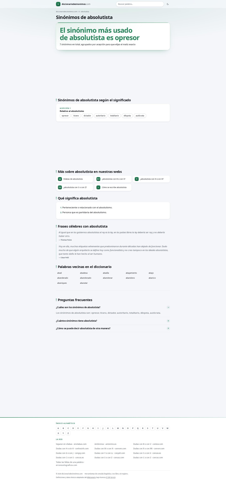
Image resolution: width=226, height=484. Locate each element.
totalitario (114, 115)
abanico (152, 278)
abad (59, 273)
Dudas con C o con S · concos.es (70, 457)
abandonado (85, 278)
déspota (127, 115)
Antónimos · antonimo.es (105, 444)
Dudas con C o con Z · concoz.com (148, 457)
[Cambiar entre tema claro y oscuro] (168, 4)
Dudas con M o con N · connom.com (110, 448)
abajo (151, 273)
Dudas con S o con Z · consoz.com (109, 457)
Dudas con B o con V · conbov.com (148, 444)
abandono (130, 278)
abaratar (84, 283)
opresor (65, 115)
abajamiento (131, 273)
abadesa (83, 273)
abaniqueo (62, 283)
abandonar (108, 278)
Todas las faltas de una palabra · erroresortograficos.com (70, 463)
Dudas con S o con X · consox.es (147, 453)
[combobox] (140, 4)
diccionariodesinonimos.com (66, 11)
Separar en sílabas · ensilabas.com (71, 444)
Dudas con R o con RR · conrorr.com (148, 448)
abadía (106, 273)
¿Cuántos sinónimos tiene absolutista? (76, 320)
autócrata (140, 115)
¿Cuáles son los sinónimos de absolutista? (78, 307)
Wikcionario (91, 477)
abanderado (62, 278)
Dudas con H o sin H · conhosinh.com (72, 448)
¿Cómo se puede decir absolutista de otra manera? (83, 328)
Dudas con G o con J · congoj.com (70, 453)
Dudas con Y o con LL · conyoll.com (110, 453)
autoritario (100, 115)
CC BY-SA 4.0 (110, 477)
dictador (87, 115)
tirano (76, 115)
